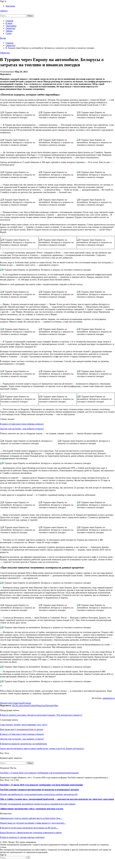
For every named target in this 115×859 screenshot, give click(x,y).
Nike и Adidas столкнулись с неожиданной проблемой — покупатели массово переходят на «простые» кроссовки (57, 799)
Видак (3, 38)
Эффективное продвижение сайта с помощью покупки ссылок (31, 808)
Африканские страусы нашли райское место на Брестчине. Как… (31, 818)
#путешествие (16, 703)
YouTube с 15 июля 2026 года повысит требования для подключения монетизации (39, 773)
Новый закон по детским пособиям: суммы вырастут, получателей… (33, 823)
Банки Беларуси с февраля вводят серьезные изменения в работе (31, 832)
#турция (27, 703)
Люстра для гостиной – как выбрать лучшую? (22, 428)
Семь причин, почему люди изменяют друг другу (23, 724)
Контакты (10, 6)
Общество (10, 28)
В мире (9, 23)
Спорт (9, 33)
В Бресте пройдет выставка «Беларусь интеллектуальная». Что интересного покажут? (41, 715)
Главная (9, 21)
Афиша (9, 31)
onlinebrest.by (109, 698)
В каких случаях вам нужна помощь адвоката (22, 424)
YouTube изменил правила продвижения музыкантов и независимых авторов (39, 789)
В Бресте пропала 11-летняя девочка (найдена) (22, 837)
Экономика (11, 26)
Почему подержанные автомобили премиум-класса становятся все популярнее (37, 804)
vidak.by (4, 11)
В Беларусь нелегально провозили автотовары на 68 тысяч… (29, 828)
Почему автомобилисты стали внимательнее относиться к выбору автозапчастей (39, 794)
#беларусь (5, 703)
